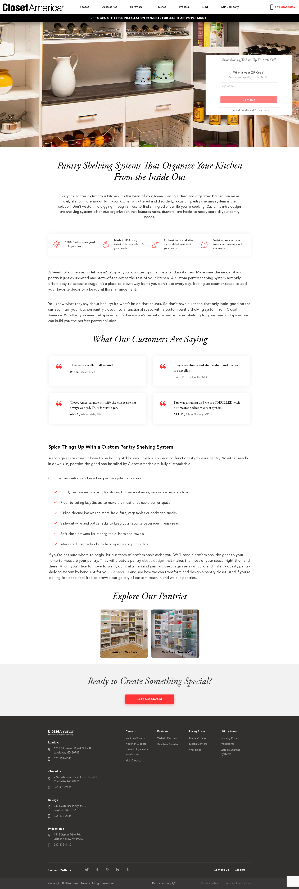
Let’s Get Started (149, 699)
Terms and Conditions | (241, 110)
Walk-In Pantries (167, 738)
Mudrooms (227, 744)
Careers (240, 870)
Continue (249, 99)
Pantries (162, 731)
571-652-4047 (285, 7)
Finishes (161, 7)
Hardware (136, 7)
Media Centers (198, 744)
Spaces (84, 7)
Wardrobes (132, 754)
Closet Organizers (137, 749)
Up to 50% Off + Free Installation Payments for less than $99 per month (149, 18)
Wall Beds (195, 750)
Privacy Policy (262, 110)
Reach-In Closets (136, 744)
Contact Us (221, 870)
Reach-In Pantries (167, 744)
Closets (131, 731)
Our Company (230, 7)
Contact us (120, 572)
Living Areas (197, 731)
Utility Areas (229, 731)
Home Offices (197, 738)
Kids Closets (133, 760)
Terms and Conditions (237, 883)
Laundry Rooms (230, 738)
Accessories (109, 7)
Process (184, 7)
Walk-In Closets (135, 738)
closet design (153, 561)
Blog (205, 7)
